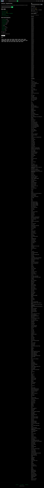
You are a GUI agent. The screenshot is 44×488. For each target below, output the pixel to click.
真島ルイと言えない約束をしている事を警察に (7, 13)
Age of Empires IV (33, 86)
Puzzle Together (33, 368)
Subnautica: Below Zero (34, 414)
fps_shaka (8, 39)
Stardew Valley (33, 409)
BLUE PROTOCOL (33, 113)
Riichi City (32, 380)
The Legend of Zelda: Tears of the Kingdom (36, 441)
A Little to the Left (33, 84)
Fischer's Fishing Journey (34, 207)
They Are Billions (33, 443)
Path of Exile (32, 338)
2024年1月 (32, 51)
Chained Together (33, 129)
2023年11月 (32, 53)
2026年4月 (32, 22)
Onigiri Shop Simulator (34, 326)
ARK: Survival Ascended (34, 98)
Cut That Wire (32, 145)
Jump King (32, 255)
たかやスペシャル (13, 40)
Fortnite (32, 210)
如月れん (7, 41)
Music (32, 312)
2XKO (32, 80)
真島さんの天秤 (4, 14)
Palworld (32, 335)
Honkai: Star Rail (33, 240)
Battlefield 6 (32, 109)
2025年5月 (32, 34)
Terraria (32, 432)
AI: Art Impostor (33, 88)
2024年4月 (32, 48)
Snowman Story (33, 399)
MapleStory (32, 283)
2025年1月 (32, 38)
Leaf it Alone (32, 267)
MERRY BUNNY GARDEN (34, 295)
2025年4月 (32, 35)
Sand (31, 386)
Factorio (32, 191)
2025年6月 (32, 33)
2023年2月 (32, 63)
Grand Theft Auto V (4, 20)
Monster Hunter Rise (33, 309)
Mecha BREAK (33, 293)
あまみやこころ (8, 40)
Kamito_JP (13, 39)
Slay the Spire (32, 395)
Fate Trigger (32, 197)
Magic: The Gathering (33, 280)
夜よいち (26, 40)
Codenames (32, 138)
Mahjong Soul (32, 281)
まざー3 (16, 40)
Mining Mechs (32, 298)
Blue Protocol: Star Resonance (34, 114)
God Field (32, 220)
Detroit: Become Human (34, 158)
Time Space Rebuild (33, 446)
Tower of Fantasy (33, 449)
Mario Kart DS (33, 286)
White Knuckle (33, 472)
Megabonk (32, 294)
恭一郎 (9, 41)
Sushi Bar (32, 424)
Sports (32, 407)
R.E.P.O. (32, 370)
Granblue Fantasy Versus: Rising (35, 225)
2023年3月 (32, 62)
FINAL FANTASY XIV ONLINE (34, 205)
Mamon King (32, 282)
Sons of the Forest (33, 400)
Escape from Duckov (33, 183)
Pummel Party (32, 365)
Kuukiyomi (32, 266)
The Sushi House (33, 442)
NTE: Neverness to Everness (34, 320)
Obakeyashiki (32, 321)
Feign (31, 198)
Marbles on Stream (33, 284)
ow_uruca (19, 39)
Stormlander (32, 410)
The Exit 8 (32, 434)
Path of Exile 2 (33, 339)
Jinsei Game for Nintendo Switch (35, 254)
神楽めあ (19, 41)
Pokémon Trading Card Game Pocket (35, 355)
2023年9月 (32, 55)
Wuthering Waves (33, 476)
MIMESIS (32, 296)
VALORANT (3, 26)
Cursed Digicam (33, 144)
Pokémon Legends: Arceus (34, 352)
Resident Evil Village (33, 378)
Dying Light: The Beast (34, 177)
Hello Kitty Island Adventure (34, 236)
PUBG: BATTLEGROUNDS (34, 364)
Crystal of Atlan (33, 143)
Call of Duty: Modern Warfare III (35, 126)
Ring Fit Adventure (33, 382)
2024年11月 (32, 40)
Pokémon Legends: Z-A (34, 353)
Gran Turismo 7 (33, 224)
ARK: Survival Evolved (34, 99)
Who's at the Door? (33, 473)
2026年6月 (32, 20)
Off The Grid (32, 322)
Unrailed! (32, 461)
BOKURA (32, 117)
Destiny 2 (32, 157)
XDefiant (32, 477)
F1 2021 (32, 190)
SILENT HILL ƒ (32, 394)
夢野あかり (2, 41)
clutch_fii (3, 39)
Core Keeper (32, 140)
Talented (32, 426)
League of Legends (4, 21)
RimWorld (32, 381)
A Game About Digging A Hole (35, 83)
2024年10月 (32, 41)
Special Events (33, 401)
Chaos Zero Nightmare (34, 130)
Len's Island (32, 270)
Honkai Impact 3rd (33, 239)
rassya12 (22, 39)
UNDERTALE (32, 458)
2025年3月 (32, 36)
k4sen (10, 39)
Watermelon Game (33, 470)
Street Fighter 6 (33, 412)
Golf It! (32, 222)
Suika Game (32, 415)
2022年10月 (32, 67)
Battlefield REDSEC (33, 110)
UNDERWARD (32, 459)
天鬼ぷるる (5, 41)
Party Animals (32, 337)
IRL (31, 250)
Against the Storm (33, 85)
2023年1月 (32, 64)
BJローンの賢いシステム (34, 7)
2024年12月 (32, 39)
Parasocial (32, 336)
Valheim (32, 462)
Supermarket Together (34, 422)
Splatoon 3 (3, 30)
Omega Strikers (33, 323)
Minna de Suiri (33, 299)
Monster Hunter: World (34, 311)
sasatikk (25, 39)
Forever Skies (32, 209)
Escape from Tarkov (33, 184)
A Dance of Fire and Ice (34, 82)
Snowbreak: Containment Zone (35, 398)
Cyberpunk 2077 (33, 146)
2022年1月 (32, 77)
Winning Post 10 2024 (33, 474)
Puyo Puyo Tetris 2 (33, 367)
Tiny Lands (32, 447)
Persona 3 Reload (33, 342)
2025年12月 (32, 26)
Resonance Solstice (33, 379)
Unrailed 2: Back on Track (34, 460)
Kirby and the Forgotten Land (34, 263)
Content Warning (33, 139)
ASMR (32, 102)
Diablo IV (32, 160)
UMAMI (32, 456)
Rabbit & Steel (32, 371)
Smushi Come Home (33, 397)
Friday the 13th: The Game (34, 211)
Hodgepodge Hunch (33, 238)
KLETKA (32, 264)
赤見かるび (22, 41)
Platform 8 (32, 350)
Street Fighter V (33, 413)
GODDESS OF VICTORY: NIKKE (35, 221)
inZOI (31, 249)
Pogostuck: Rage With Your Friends (35, 351)
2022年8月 (32, 69)
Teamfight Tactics (33, 431)
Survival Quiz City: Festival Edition (35, 423)
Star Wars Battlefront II (34, 408)
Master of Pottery (33, 292)
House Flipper (32, 242)
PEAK (31, 341)
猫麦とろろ (14, 41)
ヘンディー (21, 40)
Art (31, 101)
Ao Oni (32, 94)
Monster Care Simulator (34, 308)
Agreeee (32, 87)
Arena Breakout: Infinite (34, 97)
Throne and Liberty (33, 444)
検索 (31, 3)
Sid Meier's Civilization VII (34, 393)
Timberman (32, 445)
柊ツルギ (12, 41)
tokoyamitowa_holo (4, 40)
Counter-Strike (33, 141)
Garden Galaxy (33, 212)
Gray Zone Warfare (33, 227)
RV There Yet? (33, 385)
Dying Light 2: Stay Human (34, 176)
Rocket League (33, 383)
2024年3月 (32, 49)
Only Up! (32, 328)
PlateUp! (32, 349)
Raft (31, 372)
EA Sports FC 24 (33, 179)
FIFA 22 (32, 199)
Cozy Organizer (33, 142)
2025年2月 (32, 37)
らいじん (18, 40)
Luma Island (32, 279)
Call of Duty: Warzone (33, 127)
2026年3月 (32, 23)
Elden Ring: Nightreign (34, 182)
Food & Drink (32, 208)
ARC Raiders (32, 96)
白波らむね (17, 41)
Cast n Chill (32, 128)
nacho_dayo (16, 39)
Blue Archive (32, 112)
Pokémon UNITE (33, 356)
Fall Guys (32, 192)
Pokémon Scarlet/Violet (34, 354)
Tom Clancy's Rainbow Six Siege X (35, 448)
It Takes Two (32, 251)
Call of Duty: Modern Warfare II (35, 125)
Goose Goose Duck (33, 223)
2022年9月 (32, 68)
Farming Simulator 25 (33, 194)
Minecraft (32, 297)
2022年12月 (32, 65)
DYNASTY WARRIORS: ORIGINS (35, 178)
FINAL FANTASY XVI (33, 206)
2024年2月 (32, 50)
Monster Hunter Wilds (33, 310)
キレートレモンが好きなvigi (5, 15)
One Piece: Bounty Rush (34, 325)
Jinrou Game (32, 253)
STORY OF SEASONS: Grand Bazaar (35, 411)
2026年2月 (32, 24)
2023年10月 (32, 54)
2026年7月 (32, 19)
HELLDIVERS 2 (33, 235)
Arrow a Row (32, 100)
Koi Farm (32, 265)
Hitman (32, 237)
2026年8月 (32, 18)
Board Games (32, 115)
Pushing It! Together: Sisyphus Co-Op (35, 366)
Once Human (32, 324)
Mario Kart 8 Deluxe (33, 285)
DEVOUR (32, 159)
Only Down (32, 327)
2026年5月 (32, 21)
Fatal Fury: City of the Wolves (34, 196)
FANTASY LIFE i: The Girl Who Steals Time (36, 193)
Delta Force (32, 156)
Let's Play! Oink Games (34, 271)
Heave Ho (32, 234)
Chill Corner (32, 131)
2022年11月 (32, 66)
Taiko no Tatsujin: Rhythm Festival (35, 425)
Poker (32, 357)
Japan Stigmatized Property (34, 252)
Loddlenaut (32, 278)
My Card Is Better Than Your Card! (35, 313)
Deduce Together (33, 155)
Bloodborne (32, 111)
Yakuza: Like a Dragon (34, 478)
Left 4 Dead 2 (32, 269)
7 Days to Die (32, 81)
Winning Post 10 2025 (33, 475)
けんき (10, 40)
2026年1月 (32, 25)
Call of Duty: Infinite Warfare (34, 124)
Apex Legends (33, 95)
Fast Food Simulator (33, 195)
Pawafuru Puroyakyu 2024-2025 (35, 340)
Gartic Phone (32, 213)
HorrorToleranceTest (33, 241)
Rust (2, 25)
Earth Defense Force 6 (34, 180)
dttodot (5, 39)
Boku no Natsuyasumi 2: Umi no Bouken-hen (36, 116)
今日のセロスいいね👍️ (33, 8)
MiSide (32, 300)
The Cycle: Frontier (33, 433)
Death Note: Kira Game (34, 153)
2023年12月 (32, 52)
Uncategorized (4, 19)
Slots (31, 396)
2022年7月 (32, 70)
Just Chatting (3, 24)
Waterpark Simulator (33, 471)
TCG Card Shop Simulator (34, 430)
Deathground (32, 154)
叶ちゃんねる (24, 40)
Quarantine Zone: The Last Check (35, 369)
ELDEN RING (32, 181)
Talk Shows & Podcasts (34, 427)
